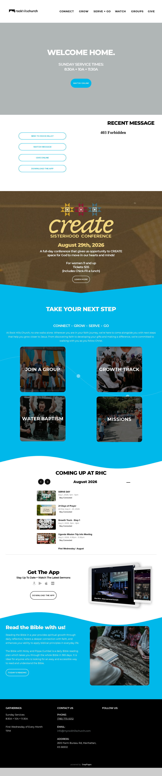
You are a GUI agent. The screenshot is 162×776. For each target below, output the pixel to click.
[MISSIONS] (119, 442)
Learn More (81, 279)
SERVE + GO (102, 11)
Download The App (43, 595)
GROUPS (137, 11)
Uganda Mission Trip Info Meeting (75, 534)
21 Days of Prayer (67, 506)
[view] (121, 482)
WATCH (121, 11)
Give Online (42, 157)
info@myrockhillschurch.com (74, 731)
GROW (84, 11)
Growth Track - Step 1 (69, 520)
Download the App (42, 168)
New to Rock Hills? (42, 136)
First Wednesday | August (71, 548)
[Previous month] (41, 482)
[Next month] (47, 482)
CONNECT (67, 11)
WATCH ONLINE (81, 83)
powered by (81, 764)
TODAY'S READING (17, 672)
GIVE (151, 11)
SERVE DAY (64, 491)
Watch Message (42, 147)
